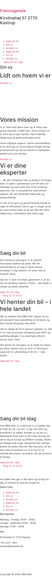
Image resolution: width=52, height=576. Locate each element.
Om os (9, 44)
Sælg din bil (12, 41)
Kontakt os (11, 48)
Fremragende (13, 10)
